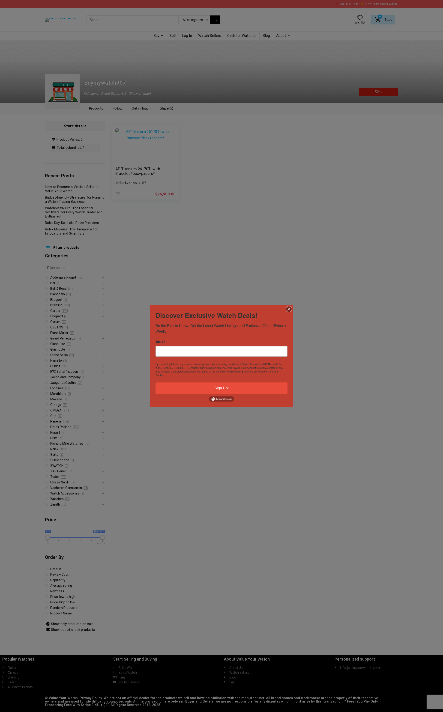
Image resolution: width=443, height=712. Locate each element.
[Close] (289, 309)
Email (160, 341)
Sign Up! (221, 388)
